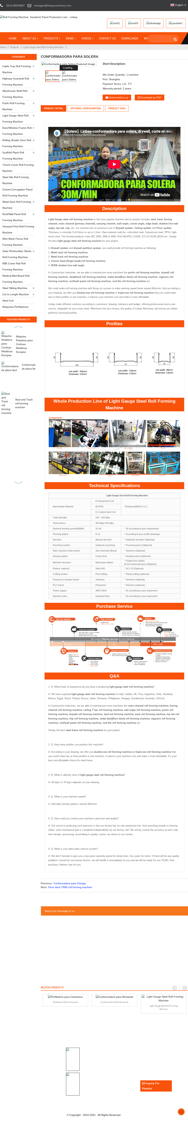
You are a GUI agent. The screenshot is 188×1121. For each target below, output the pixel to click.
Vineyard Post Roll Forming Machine (18, 229)
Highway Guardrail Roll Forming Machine (15, 81)
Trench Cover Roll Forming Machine (18, 167)
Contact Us (107, 38)
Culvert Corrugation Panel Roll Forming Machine (17, 192)
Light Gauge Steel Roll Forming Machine (43, 47)
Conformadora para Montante (114, 1002)
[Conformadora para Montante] (114, 997)
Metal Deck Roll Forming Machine (16, 204)
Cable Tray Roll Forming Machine (16, 69)
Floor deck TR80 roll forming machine (70, 887)
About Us (29, 38)
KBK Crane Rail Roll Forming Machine (14, 266)
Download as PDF (150, 97)
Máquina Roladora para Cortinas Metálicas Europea (24, 344)
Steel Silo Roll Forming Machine (15, 180)
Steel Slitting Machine (14, 288)
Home (13, 38)
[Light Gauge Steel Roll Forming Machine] (163, 999)
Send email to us (118, 97)
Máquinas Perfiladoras (15, 306)
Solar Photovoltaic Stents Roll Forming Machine (16, 254)
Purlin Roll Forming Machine (13, 106)
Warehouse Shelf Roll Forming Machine (14, 93)
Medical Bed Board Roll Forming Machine (16, 278)
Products (51, 38)
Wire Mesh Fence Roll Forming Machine (15, 241)
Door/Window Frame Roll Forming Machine (17, 130)
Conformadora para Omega (69, 883)
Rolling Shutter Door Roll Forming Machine (16, 143)
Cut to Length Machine (15, 294)
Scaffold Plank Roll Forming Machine (13, 155)
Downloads (129, 38)
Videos (86, 38)
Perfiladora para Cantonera (65, 1002)
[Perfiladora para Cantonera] (65, 997)
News (70, 38)
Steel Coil (7, 300)
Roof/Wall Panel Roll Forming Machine (14, 217)
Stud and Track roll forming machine (24, 403)
